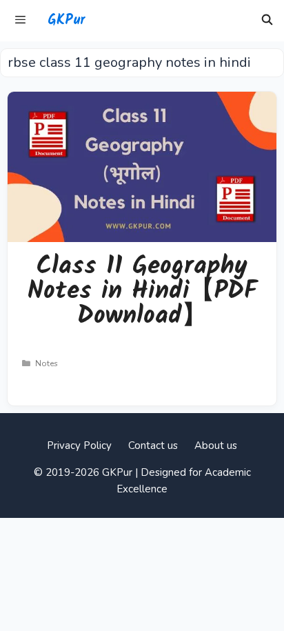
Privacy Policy (79, 445)
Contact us (153, 445)
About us (215, 445)
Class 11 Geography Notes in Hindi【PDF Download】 (142, 291)
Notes (46, 363)
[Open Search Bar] (267, 20)
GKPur (66, 21)
